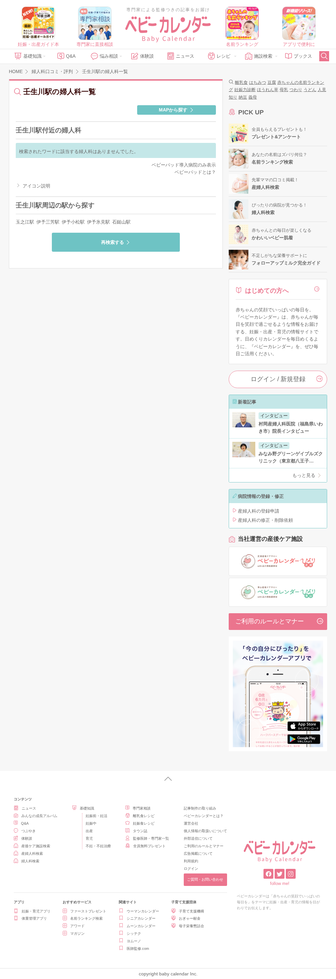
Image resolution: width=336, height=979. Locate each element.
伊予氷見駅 (98, 222)
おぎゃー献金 (189, 918)
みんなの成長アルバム (39, 816)
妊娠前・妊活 (96, 816)
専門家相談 (142, 808)
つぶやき (28, 831)
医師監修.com (138, 948)
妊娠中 (91, 823)
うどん (310, 89)
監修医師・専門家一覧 (151, 838)
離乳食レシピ (144, 816)
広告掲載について (198, 853)
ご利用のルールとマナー (269, 621)
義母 (252, 97)
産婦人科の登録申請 (258, 511)
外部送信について (198, 838)
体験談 (147, 56)
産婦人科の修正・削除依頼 (265, 520)
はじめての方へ (267, 290)
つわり (295, 89)
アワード (77, 926)
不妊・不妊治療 (98, 846)
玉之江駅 (25, 222)
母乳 (284, 89)
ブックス (303, 56)
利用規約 (191, 861)
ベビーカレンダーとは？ (203, 816)
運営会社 (191, 823)
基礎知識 (32, 56)
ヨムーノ (134, 941)
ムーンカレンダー (141, 926)
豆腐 (271, 82)
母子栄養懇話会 (191, 926)
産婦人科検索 (32, 853)
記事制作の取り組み (200, 808)
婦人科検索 (30, 861)
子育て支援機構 (191, 911)
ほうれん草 (267, 89)
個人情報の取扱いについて (205, 831)
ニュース (185, 56)
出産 (89, 831)
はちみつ (257, 82)
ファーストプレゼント (88, 911)
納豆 (243, 97)
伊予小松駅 (73, 222)
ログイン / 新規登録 (278, 379)
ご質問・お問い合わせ (205, 879)
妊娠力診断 (245, 89)
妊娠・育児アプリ (36, 911)
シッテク (134, 933)
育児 (89, 838)
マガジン (77, 933)
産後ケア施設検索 (35, 846)
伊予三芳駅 (47, 222)
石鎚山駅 (121, 222)
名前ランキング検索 (86, 918)
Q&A (70, 56)
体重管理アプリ (34, 918)
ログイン (191, 869)
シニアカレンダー (141, 918)
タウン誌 (140, 831)
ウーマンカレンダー (143, 911)
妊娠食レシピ (144, 823)
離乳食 (241, 82)
